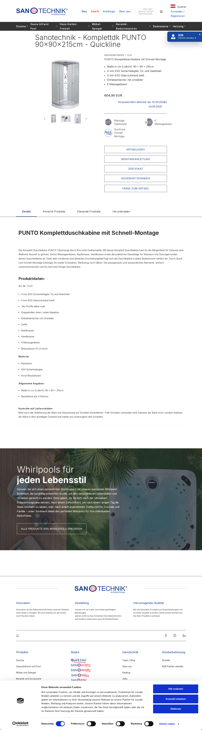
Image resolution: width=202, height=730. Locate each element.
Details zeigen (167, 723)
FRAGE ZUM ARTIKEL (135, 188)
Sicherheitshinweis (135, 178)
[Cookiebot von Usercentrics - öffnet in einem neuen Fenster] (20, 723)
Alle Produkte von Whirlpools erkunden (51, 528)
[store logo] (42, 11)
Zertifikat (135, 168)
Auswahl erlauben (176, 699)
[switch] (91, 724)
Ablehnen (175, 708)
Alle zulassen (175, 688)
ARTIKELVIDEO (135, 149)
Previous (45, 119)
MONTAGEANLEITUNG (135, 159)
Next (85, 119)
